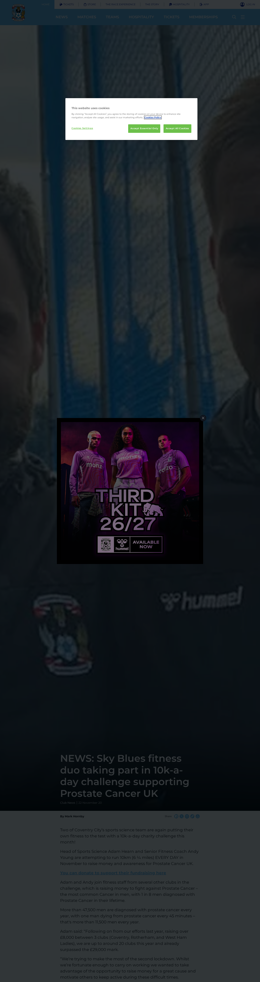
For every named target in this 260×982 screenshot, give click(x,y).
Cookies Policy (152, 117)
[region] (131, 119)
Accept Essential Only (144, 128)
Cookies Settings (82, 128)
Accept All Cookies (177, 128)
